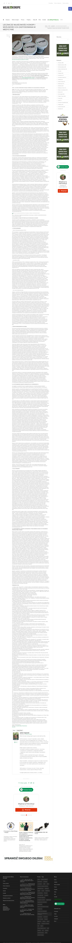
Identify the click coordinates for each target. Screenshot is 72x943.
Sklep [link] (34, 19)
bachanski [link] (40, 881)
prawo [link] (59, 100)
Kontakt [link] (44, 19)
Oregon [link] (45, 919)
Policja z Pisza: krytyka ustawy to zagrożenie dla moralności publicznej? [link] (27, 906)
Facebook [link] (56, 911)
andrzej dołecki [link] (44, 879)
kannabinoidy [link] (40, 895)
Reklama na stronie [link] (6, 898)
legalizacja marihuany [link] (42, 902)
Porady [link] (59, 98)
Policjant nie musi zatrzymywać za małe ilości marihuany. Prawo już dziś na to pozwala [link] (27, 884)
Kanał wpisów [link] (5, 907)
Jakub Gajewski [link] (24, 733)
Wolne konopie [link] (15, 19)
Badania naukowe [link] (61, 64)
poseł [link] (48, 921)
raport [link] (42, 925)
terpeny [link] (39, 930)
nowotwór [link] (45, 916)
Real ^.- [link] (55, 921)
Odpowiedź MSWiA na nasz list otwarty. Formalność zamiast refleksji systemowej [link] (27, 901)
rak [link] (38, 925)
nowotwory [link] (40, 916)
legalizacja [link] (48, 899)
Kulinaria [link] (59, 79)
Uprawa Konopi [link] (60, 106)
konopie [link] (46, 895)
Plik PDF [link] (13, 727)
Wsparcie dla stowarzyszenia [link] (8, 900)
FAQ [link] (40, 19)
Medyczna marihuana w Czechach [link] (42, 914)
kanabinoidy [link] (40, 893)
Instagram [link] (56, 918)
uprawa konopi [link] (41, 932)
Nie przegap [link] (60, 94)
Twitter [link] (55, 913)
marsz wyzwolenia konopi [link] (43, 906)
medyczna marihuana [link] (42, 911)
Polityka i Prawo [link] (61, 96)
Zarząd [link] (4, 890)
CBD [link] (44, 883)
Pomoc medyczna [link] (57, 3)
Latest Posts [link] (19, 730)
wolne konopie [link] (40, 934)
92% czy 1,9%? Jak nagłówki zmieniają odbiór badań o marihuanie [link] (26, 880)
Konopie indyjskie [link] (41, 897)
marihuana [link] (40, 904)
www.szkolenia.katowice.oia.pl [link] (28, 77)
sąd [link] (48, 928)
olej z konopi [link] (40, 919)
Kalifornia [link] (47, 890)
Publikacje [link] (60, 104)
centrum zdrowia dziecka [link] (43, 886)
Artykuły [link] (8, 19)
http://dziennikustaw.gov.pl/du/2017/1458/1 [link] (20, 59)
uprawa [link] (46, 930)
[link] (70, 9)
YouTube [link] (56, 916)
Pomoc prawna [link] (65, 3)
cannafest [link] (40, 883)
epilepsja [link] (46, 888)
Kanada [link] (45, 893)
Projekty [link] (29, 19)
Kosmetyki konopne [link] (61, 77)
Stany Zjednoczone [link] (42, 928)
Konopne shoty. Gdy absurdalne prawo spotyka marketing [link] (27, 910)
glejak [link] (39, 890)
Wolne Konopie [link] (29, 734)
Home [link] (55, 879)
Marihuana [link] (60, 85)
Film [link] (59, 71)
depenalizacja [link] (40, 888)
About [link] (14, 730)
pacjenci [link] (39, 921)
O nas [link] (4, 881)
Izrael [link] (43, 890)
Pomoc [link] (23, 19)
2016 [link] (39, 879)
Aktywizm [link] (59, 62)
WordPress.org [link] (6, 910)
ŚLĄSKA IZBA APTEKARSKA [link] (21, 725)
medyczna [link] (40, 908)
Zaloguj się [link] (5, 906)
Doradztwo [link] (51, 3)
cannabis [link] (45, 881)
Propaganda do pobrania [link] (8, 895)
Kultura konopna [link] (61, 81)
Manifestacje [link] (60, 83)
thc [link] (43, 930)
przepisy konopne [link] (45, 923)
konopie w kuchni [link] (41, 899)
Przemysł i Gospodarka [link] (62, 102)
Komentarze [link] (60, 75)
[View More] (61, 20)
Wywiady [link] (59, 108)
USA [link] (46, 932)
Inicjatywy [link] (60, 73)
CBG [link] (48, 883)
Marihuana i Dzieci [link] (61, 87)
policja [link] (44, 921)
